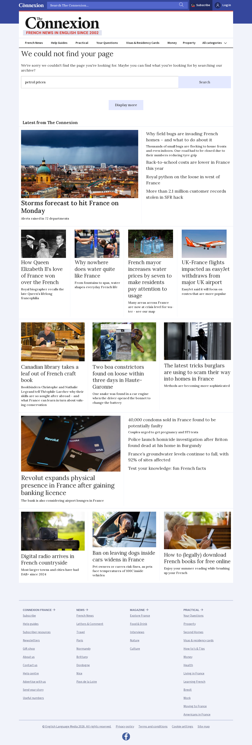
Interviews (137, 632)
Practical (82, 43)
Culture (135, 649)
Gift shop (29, 649)
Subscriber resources (37, 632)
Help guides (31, 624)
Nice (79, 673)
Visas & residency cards (198, 640)
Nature (134, 640)
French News (34, 43)
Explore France (140, 615)
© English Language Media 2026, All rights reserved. (76, 726)
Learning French (194, 682)
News (80, 610)
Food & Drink (138, 624)
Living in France (193, 673)
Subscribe (203, 5)
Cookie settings (182, 726)
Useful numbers (33, 698)
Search (204, 82)
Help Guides (59, 43)
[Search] (181, 5)
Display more (126, 105)
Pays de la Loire (86, 682)
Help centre (31, 673)
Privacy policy (125, 726)
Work (187, 698)
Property (189, 43)
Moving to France (195, 706)
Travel (80, 632)
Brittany (82, 657)
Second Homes (193, 632)
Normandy (83, 649)
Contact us (30, 665)
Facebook (126, 737)
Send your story (33, 690)
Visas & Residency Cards (142, 43)
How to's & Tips (194, 649)
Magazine (137, 610)
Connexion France (37, 610)
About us (29, 657)
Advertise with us (34, 682)
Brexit (187, 690)
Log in (226, 5)
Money (172, 43)
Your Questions (107, 43)
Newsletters (31, 640)
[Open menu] (216, 43)
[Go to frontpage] (62, 26)
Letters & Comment (89, 624)
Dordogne (83, 665)
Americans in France (196, 714)
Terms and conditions (153, 726)
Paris (79, 640)
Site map (204, 726)
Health (188, 665)
